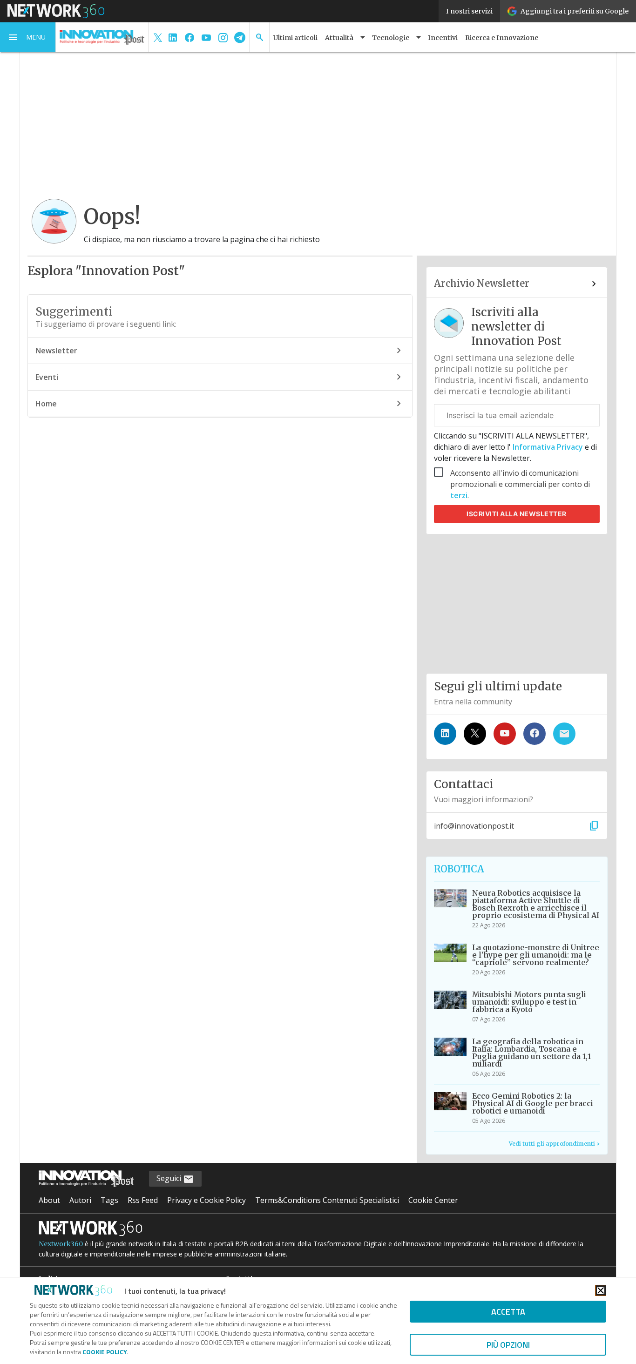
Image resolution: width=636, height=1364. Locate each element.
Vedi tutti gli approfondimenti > (554, 1143)
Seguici (169, 1178)
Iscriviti (517, 514)
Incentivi (443, 38)
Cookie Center (433, 1200)
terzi (458, 495)
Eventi (46, 377)
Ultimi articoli (295, 38)
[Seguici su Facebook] (534, 734)
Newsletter (56, 350)
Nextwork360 (61, 1244)
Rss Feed (143, 1200)
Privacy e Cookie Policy (206, 1200)
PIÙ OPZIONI (508, 1344)
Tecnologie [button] (390, 38)
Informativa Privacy (548, 447)
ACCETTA (508, 1311)
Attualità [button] (339, 38)
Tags (109, 1200)
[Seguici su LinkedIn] (445, 734)
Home (46, 403)
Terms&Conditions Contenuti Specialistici (327, 1200)
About (49, 1200)
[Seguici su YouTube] (505, 734)
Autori (80, 1200)
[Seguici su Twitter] (475, 734)
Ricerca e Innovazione (501, 38)
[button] (28, 37)
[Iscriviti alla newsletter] (564, 734)
